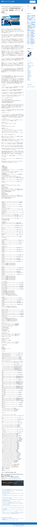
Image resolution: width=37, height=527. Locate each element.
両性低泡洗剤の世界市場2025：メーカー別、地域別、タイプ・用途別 (31, 31)
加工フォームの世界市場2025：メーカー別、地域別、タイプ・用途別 (31, 34)
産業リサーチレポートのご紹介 (7, 1)
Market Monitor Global (30, 65)
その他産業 (28, 67)
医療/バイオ (29, 70)
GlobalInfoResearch (4, 517)
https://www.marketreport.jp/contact (15, 478)
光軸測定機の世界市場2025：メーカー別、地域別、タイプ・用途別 (10, 519)
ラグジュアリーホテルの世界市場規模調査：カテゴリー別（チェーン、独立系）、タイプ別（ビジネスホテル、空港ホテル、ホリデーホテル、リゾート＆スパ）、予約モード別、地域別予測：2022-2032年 (12, 503)
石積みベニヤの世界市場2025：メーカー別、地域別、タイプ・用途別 (31, 36)
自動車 (28, 77)
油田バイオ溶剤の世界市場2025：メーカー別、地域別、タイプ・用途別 (31, 43)
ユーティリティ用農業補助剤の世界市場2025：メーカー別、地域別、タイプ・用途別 (31, 25)
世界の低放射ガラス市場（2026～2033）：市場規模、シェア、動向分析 (11, 501)
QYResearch (29, 66)
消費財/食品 (29, 72)
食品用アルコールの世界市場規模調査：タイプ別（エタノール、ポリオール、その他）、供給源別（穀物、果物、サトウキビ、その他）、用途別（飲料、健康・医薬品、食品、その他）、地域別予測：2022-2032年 (12, 490)
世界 (8, 517)
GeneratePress (25, 523)
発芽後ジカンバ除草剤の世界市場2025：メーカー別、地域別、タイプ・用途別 (31, 16)
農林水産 (28, 78)
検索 (28, 6)
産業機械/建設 (29, 76)
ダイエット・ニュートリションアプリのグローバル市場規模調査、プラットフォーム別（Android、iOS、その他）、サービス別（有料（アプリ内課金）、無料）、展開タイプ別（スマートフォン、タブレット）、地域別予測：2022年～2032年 (13, 512)
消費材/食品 (29, 71)
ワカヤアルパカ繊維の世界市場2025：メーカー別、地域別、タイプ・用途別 (31, 23)
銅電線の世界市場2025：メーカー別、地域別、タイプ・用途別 (31, 28)
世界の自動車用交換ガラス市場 (6, 492)
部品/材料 (10, 517)
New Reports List (32, 1)
